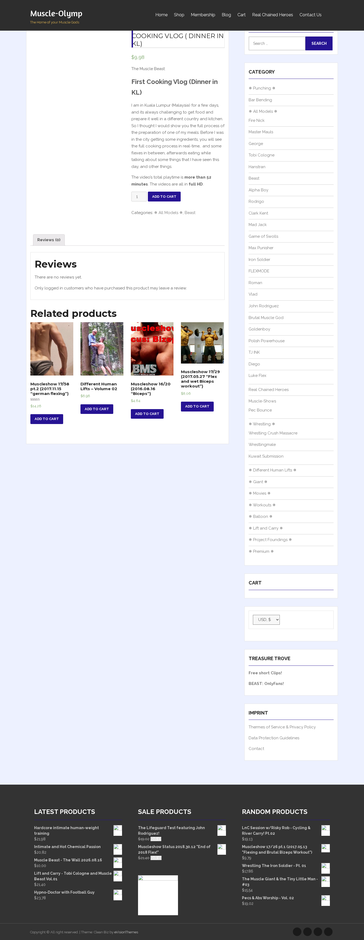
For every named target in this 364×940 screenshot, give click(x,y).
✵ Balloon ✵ (261, 516)
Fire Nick (257, 120)
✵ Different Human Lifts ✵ (273, 470)
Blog (226, 14)
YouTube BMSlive (318, 931)
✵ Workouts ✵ (262, 505)
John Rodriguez (264, 306)
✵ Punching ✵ (262, 88)
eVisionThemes (126, 932)
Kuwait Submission (266, 456)
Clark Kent (258, 213)
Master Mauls (261, 132)
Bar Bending (260, 100)
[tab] (49, 240)
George (256, 143)
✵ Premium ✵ (261, 551)
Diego (254, 364)
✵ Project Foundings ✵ (270, 539)
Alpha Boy (258, 190)
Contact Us (311, 14)
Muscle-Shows (262, 401)
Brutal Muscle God (266, 317)
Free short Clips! (265, 673)
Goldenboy (259, 329)
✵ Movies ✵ (260, 493)
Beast (190, 212)
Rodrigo (256, 201)
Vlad (253, 294)
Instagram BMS (297, 931)
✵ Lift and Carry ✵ (266, 528)
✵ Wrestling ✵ (262, 424)
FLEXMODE (259, 271)
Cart (241, 14)
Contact (256, 748)
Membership (203, 14)
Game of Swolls (263, 236)
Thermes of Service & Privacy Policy (282, 727)
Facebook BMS (328, 931)
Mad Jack (258, 224)
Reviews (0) (48, 239)
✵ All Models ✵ (168, 212)
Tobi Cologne (261, 155)
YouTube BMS (307, 931)
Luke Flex (257, 375)
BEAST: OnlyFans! (266, 683)
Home (161, 14)
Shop (179, 14)
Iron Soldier (259, 259)
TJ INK (254, 352)
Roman (255, 282)
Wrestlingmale (262, 444)
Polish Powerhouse (267, 340)
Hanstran (257, 166)
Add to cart (164, 197)
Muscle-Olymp (56, 13)
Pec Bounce (260, 410)
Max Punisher (261, 247)
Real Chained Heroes (272, 14)
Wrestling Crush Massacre (273, 433)
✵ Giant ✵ (258, 481)
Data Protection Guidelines (274, 738)
